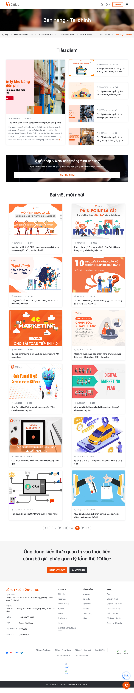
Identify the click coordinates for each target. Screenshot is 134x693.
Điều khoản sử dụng (63, 650)
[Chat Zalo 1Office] (126, 675)
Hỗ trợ (60, 623)
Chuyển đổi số (112, 599)
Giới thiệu (61, 594)
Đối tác (60, 613)
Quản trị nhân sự (86, 34)
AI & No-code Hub (46, 34)
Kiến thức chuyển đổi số (23, 34)
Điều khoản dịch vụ (43, 650)
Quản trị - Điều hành (66, 34)
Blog (6, 34)
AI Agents (86, 594)
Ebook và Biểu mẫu (114, 623)
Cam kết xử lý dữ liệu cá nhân (67, 629)
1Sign (85, 618)
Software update (81, 655)
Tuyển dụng (62, 618)
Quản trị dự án (104, 34)
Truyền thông (63, 604)
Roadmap (62, 599)
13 (66, 528)
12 (60, 528)
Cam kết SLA (100, 650)
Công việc (87, 604)
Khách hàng (87, 613)
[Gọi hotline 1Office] (126, 685)
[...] (60, 139)
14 (72, 528)
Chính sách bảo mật (83, 650)
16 (83, 528)
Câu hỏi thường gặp (63, 655)
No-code (86, 599)
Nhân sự (86, 608)
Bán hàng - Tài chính (124, 34)
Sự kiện (61, 608)
